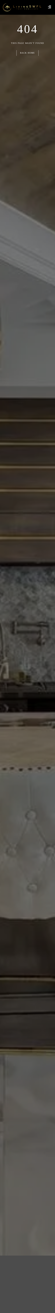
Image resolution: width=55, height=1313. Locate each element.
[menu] (49, 7)
